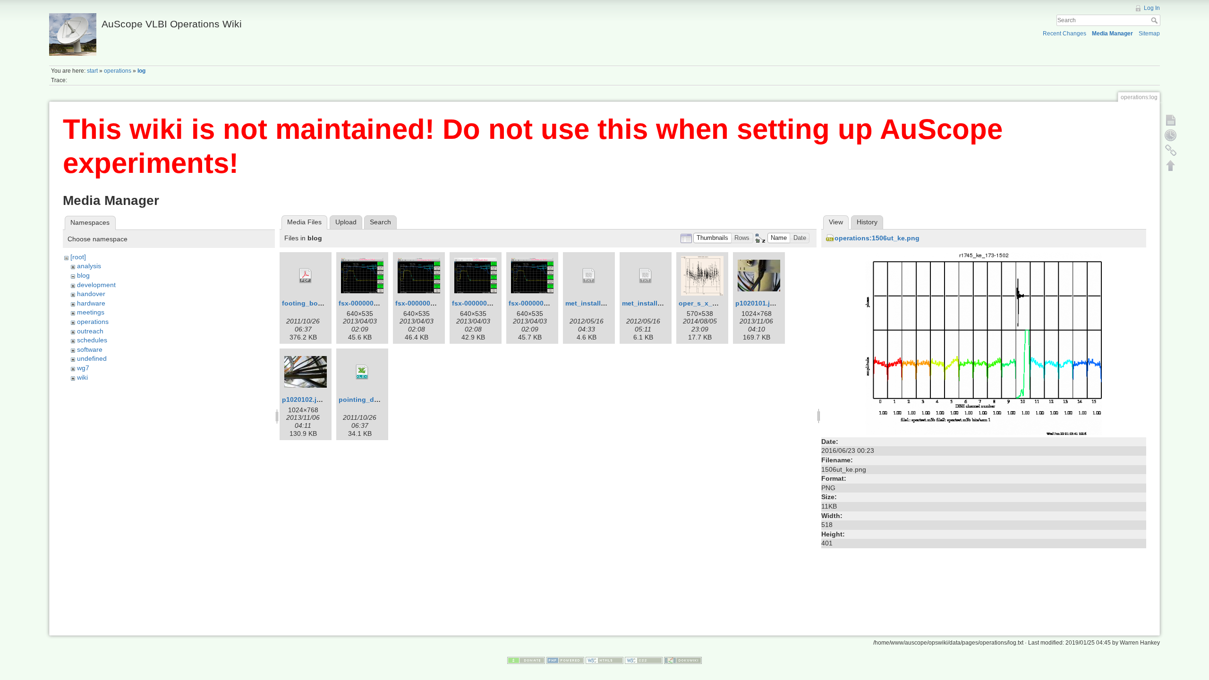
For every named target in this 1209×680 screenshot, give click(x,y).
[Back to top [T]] (1170, 165)
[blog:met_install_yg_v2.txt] (645, 276)
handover (91, 294)
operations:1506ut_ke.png (877, 238)
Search (1155, 20)
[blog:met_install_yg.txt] (589, 276)
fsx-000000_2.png (537, 303)
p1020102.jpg (303, 399)
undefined (92, 358)
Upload (346, 222)
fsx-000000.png (477, 303)
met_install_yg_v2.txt (656, 303)
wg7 (83, 368)
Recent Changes (1064, 33)
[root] (78, 257)
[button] (712, 238)
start (92, 71)
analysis (89, 266)
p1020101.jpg (756, 303)
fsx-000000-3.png (423, 303)
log (141, 71)
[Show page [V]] (1170, 120)
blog (83, 275)
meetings (90, 312)
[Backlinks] (1170, 150)
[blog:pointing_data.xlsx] (362, 372)
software (89, 349)
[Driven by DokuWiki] (683, 660)
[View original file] (984, 343)
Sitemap (1149, 33)
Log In (1152, 8)
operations (117, 71)
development (96, 285)
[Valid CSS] (644, 660)
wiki (82, 377)
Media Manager (1112, 33)
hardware (91, 303)
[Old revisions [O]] (1170, 135)
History (867, 222)
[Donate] (526, 660)
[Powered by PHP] (565, 660)
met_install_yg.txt (594, 303)
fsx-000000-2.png (366, 303)
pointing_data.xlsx (369, 399)
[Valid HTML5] (604, 660)
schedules (92, 340)
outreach (90, 331)
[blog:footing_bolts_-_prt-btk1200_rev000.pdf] (305, 276)
